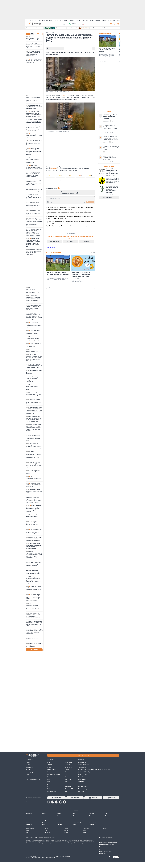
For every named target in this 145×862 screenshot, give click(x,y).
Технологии (68, 779)
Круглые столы (82, 786)
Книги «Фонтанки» (83, 776)
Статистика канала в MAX (33, 779)
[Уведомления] (115, 24)
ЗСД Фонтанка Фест (95, 20)
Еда (48, 786)
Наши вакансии (30, 776)
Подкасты (67, 769)
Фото (66, 791)
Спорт (66, 774)
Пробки (73, 23)
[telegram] (52, 801)
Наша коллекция (82, 774)
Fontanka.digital (82, 779)
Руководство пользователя (105, 851)
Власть (49, 776)
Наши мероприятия (31, 772)
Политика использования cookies (106, 844)
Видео (49, 772)
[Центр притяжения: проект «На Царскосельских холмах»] (58, 263)
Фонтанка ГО (49, 20)
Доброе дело (50, 784)
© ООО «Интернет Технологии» (63, 856)
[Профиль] (118, 24)
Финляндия (68, 786)
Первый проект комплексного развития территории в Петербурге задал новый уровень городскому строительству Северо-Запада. (57, 278)
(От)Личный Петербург (84, 772)
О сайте (28, 762)
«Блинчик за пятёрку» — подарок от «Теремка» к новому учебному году (81, 274)
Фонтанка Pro (82, 762)
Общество (67, 764)
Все (28, 34)
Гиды (48, 779)
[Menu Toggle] (26, 24)
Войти (51, 202)
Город (49, 781)
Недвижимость (51, 791)
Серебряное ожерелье (61, 20)
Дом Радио (81, 781)
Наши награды (102, 853)
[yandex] (64, 801)
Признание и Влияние (74, 20)
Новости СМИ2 (50, 247)
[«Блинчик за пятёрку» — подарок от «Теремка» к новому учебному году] (83, 263)
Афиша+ (49, 764)
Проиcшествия (69, 772)
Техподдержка (29, 767)
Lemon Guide (85, 20)
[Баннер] (49, 28)
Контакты (28, 764)
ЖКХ (48, 789)
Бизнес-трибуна (51, 769)
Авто (48, 762)
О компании (29, 774)
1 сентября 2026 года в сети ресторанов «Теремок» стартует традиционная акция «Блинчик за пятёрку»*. (81, 280)
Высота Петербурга (83, 789)
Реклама (28, 769)
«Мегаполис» (54, 168)
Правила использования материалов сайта (108, 842)
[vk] (56, 801)
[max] (48, 801)
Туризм (67, 781)
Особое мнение (69, 767)
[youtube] (60, 801)
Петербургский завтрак (108, 20)
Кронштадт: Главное (83, 784)
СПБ (32, 34)
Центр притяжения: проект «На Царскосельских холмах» (58, 273)
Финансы (67, 784)
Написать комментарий (56, 48)
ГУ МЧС (63, 95)
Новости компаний (53, 252)
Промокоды (109, 166)
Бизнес (49, 767)
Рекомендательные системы (105, 846)
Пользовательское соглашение (106, 837)
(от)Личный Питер (40, 20)
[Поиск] (111, 24)
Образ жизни (68, 762)
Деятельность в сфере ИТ (104, 849)
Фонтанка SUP (30, 20)
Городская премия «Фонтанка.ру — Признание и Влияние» (94, 769)
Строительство (69, 776)
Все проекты (81, 791)
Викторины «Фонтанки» (53, 774)
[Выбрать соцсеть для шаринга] (93, 48)
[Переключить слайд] (119, 41)
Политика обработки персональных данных (108, 840)
